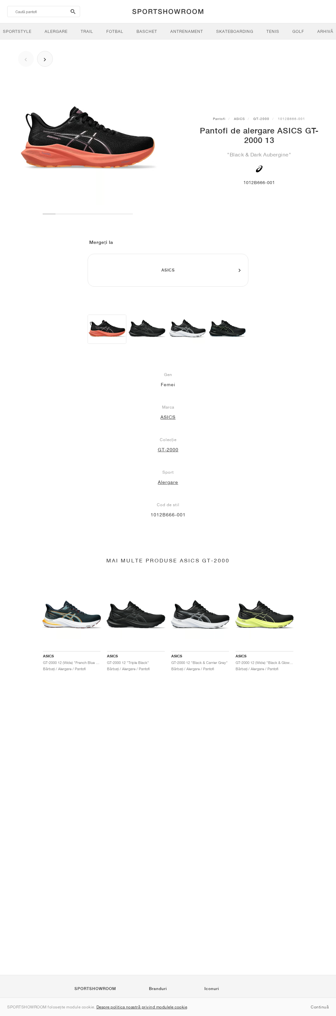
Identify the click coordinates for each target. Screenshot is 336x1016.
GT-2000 (261, 119)
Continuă (320, 1006)
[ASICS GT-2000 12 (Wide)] (147, 329)
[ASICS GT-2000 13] (107, 329)
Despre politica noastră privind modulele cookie (141, 1006)
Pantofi (219, 119)
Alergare (168, 482)
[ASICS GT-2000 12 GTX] (227, 329)
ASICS (239, 119)
